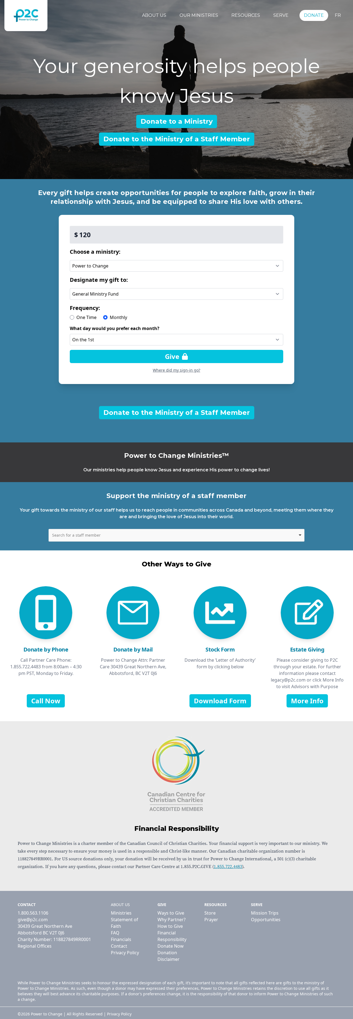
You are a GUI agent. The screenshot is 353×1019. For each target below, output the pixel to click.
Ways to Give (170, 913)
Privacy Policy (125, 953)
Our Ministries (199, 15)
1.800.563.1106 (33, 913)
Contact (119, 946)
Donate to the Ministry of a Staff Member (176, 139)
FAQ (115, 933)
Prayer (211, 920)
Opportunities (265, 920)
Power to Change (46, 1014)
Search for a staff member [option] (76, 535)
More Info (307, 700)
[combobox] (176, 535)
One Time (86, 317)
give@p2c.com (33, 920)
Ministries (121, 913)
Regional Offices (35, 946)
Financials (121, 939)
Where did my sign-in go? (176, 370)
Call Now (45, 700)
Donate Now (170, 946)
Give (173, 356)
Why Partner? (171, 920)
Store (210, 913)
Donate (314, 15)
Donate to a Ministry (177, 121)
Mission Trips (265, 913)
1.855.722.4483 (228, 866)
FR (338, 15)
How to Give (170, 926)
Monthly (118, 317)
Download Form (220, 700)
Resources (245, 15)
